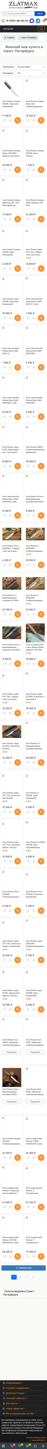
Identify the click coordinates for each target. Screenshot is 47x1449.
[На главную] (35, 1446)
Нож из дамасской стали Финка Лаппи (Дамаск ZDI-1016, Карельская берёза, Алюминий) (35, 647)
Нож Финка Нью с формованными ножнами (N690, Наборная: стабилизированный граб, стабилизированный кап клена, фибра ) (11, 1092)
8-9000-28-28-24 (17, 20)
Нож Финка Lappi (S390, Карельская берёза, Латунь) (11, 993)
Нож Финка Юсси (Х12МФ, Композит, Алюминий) (35, 894)
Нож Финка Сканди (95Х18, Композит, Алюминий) (11, 104)
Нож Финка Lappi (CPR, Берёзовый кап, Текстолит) (10, 449)
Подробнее (12, 1052)
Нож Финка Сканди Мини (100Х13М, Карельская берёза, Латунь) (11, 153)
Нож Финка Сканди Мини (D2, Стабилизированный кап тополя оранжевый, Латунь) (35, 104)
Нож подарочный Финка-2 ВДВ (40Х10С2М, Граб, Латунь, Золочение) (35, 1141)
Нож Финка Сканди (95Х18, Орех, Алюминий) (11, 252)
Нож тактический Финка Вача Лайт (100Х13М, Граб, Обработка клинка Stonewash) (10, 400)
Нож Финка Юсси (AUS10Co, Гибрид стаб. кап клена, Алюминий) (10, 548)
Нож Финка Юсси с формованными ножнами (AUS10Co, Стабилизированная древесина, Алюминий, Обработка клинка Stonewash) (35, 499)
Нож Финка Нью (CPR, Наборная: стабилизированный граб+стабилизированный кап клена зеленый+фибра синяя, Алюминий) (35, 1092)
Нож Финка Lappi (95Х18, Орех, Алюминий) (34, 993)
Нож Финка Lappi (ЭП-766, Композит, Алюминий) (11, 795)
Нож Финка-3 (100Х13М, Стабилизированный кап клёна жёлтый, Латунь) (35, 548)
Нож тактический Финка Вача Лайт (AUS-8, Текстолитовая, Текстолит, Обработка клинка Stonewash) (10, 351)
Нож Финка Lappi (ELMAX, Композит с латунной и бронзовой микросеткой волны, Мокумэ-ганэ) (35, 697)
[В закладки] (4, 120)
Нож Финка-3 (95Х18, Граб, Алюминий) (32, 795)
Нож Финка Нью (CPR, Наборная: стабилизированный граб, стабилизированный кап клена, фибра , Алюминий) (35, 1042)
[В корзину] (17, 120)
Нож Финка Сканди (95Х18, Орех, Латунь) (35, 153)
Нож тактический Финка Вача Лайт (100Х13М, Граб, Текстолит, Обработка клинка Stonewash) (10, 499)
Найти (40, 14)
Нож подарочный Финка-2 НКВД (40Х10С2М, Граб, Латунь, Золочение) (11, 1240)
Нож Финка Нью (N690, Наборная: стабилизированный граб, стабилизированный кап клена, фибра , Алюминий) (11, 1042)
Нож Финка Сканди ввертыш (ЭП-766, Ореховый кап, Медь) (11, 203)
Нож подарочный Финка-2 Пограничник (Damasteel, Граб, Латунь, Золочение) (35, 1240)
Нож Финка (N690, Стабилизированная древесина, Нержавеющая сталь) (35, 450)
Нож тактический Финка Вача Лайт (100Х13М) (34, 351)
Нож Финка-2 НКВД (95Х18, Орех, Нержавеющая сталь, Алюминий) (35, 845)
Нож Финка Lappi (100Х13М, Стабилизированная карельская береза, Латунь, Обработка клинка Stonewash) (35, 944)
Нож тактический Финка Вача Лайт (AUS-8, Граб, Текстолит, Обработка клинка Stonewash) (34, 301)
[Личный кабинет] (43, 1446)
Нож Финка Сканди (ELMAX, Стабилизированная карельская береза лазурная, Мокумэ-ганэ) (11, 1141)
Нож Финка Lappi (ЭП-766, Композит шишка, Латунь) (11, 845)
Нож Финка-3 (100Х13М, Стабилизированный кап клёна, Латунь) (35, 598)
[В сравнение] (10, 120)
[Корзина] (11, 1446)
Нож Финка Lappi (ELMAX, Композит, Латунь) (11, 746)
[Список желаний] (19, 1446)
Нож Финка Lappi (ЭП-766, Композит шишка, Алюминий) (11, 943)
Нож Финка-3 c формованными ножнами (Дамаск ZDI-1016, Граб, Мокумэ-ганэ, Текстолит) (34, 746)
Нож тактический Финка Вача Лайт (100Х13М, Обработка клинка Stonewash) (34, 400)
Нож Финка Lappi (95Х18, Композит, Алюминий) (10, 301)
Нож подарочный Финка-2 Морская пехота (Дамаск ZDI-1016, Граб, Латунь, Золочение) (11, 1191)
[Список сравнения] (27, 1446)
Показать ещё (25, 1268)
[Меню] (41, 29)
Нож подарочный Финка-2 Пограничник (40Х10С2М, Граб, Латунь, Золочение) (35, 1191)
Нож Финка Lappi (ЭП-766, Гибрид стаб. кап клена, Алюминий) (34, 252)
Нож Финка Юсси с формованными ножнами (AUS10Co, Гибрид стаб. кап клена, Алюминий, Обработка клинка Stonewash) (11, 647)
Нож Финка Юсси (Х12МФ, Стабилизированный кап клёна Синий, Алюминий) (11, 894)
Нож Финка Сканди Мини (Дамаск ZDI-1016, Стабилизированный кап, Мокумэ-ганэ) (35, 203)
